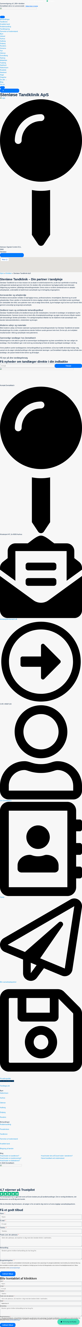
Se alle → (3, 80)
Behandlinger (5, 19)
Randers (3, 46)
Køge (2, 75)
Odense (3, 53)
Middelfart (3, 60)
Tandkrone (4, 22)
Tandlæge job (5, 1086)
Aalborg (3, 41)
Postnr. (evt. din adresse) (9, 1235)
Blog (1, 82)
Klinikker (9, 273)
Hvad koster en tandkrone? (9, 1156)
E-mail (2, 1220)
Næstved (3, 72)
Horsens (3, 48)
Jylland (2, 36)
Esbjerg (3, 43)
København (4, 67)
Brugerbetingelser (5, 1316)
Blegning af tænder (7, 1148)
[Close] (2, 87)
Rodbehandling (5, 26)
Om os (2, 84)
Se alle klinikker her (7, 1081)
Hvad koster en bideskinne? (10, 1160)
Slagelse (3, 77)
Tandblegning (5, 29)
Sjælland (3, 65)
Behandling (4, 1248)
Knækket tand (5, 24)
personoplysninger (15, 1268)
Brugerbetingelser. (6, 1260)
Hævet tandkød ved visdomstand (52, 1158)
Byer (1, 34)
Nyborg (2, 58)
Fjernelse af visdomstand (9, 31)
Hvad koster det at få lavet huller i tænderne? (57, 1156)
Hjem (2, 273)
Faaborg (3, 63)
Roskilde (3, 70)
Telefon (3, 1228)
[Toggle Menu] (2, 17)
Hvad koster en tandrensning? (10, 1158)
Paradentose (4, 1129)
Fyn (1, 51)
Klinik (1, 1301)
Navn (2, 1213)
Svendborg (4, 55)
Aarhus (2, 38)
